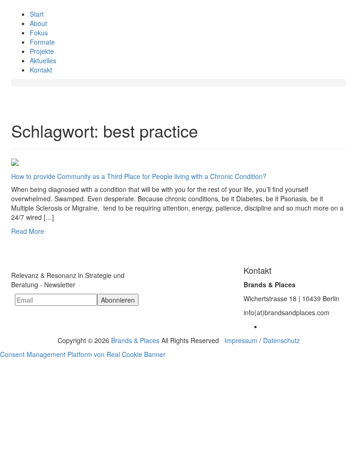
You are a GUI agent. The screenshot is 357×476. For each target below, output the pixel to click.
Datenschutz (281, 340)
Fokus (39, 32)
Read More (27, 231)
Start (37, 14)
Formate (42, 41)
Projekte (42, 51)
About (38, 23)
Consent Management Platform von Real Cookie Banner (82, 354)
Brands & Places (135, 340)
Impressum (241, 340)
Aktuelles (43, 60)
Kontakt (41, 69)
